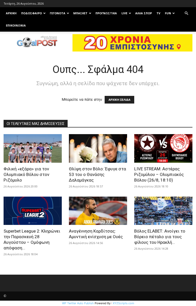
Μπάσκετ (80, 13)
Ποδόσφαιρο (31, 13)
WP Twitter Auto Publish (78, 303)
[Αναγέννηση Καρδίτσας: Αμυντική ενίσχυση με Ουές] (98, 211)
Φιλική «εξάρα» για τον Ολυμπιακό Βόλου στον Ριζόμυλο (26, 174)
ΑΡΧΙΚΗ (11, 13)
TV (158, 13)
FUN (168, 13)
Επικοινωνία (16, 25)
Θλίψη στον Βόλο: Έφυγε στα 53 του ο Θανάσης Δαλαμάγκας (97, 174)
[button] (186, 13)
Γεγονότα (57, 13)
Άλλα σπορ (143, 13)
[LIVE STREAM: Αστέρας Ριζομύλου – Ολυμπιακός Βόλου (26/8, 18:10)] (163, 148)
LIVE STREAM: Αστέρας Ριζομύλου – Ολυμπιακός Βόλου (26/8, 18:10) (159, 174)
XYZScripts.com (123, 303)
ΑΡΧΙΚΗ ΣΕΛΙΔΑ (119, 99)
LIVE (124, 13)
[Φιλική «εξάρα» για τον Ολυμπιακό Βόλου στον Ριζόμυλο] (33, 148)
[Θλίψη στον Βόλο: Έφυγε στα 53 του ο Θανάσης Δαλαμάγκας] (98, 148)
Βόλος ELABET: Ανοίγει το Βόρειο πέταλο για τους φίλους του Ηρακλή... (159, 236)
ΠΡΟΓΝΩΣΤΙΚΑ (106, 13)
